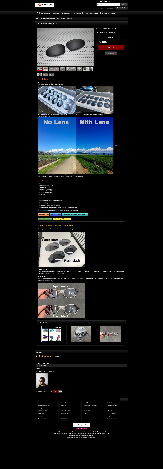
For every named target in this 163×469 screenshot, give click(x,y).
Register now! (110, 8)
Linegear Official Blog (112, 405)
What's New (63, 405)
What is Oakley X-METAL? (44, 405)
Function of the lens (88, 408)
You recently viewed (111, 418)
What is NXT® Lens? (65, 410)
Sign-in (101, 8)
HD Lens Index (87, 410)
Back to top (124, 398)
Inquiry (85, 413)
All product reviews (65, 402)
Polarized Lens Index (42, 410)
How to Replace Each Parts (90, 405)
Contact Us (111, 53)
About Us (86, 402)
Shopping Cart (41, 416)
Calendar (86, 416)
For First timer (110, 402)
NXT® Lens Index (65, 413)
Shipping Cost (64, 418)
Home (39, 402)
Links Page (109, 410)
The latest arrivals (42, 418)
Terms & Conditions (111, 413)
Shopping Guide (110, 416)
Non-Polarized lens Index (113, 408)
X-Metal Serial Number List (67, 408)
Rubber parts (41, 408)
